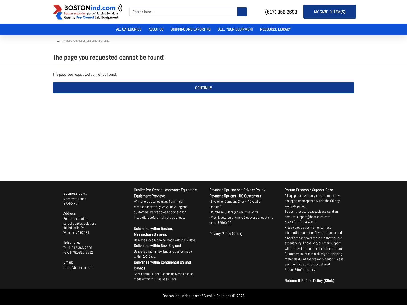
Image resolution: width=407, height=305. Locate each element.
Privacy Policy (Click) (226, 233)
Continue (203, 87)
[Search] (242, 11)
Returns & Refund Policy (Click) (309, 280)
